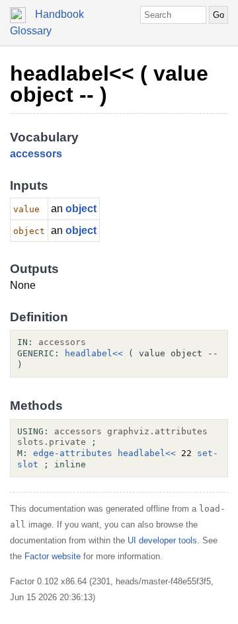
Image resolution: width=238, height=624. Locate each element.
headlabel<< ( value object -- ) (109, 83)
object (81, 208)
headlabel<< (94, 353)
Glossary (31, 30)
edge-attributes (72, 453)
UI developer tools (162, 540)
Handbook (59, 14)
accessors (36, 153)
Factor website (52, 556)
